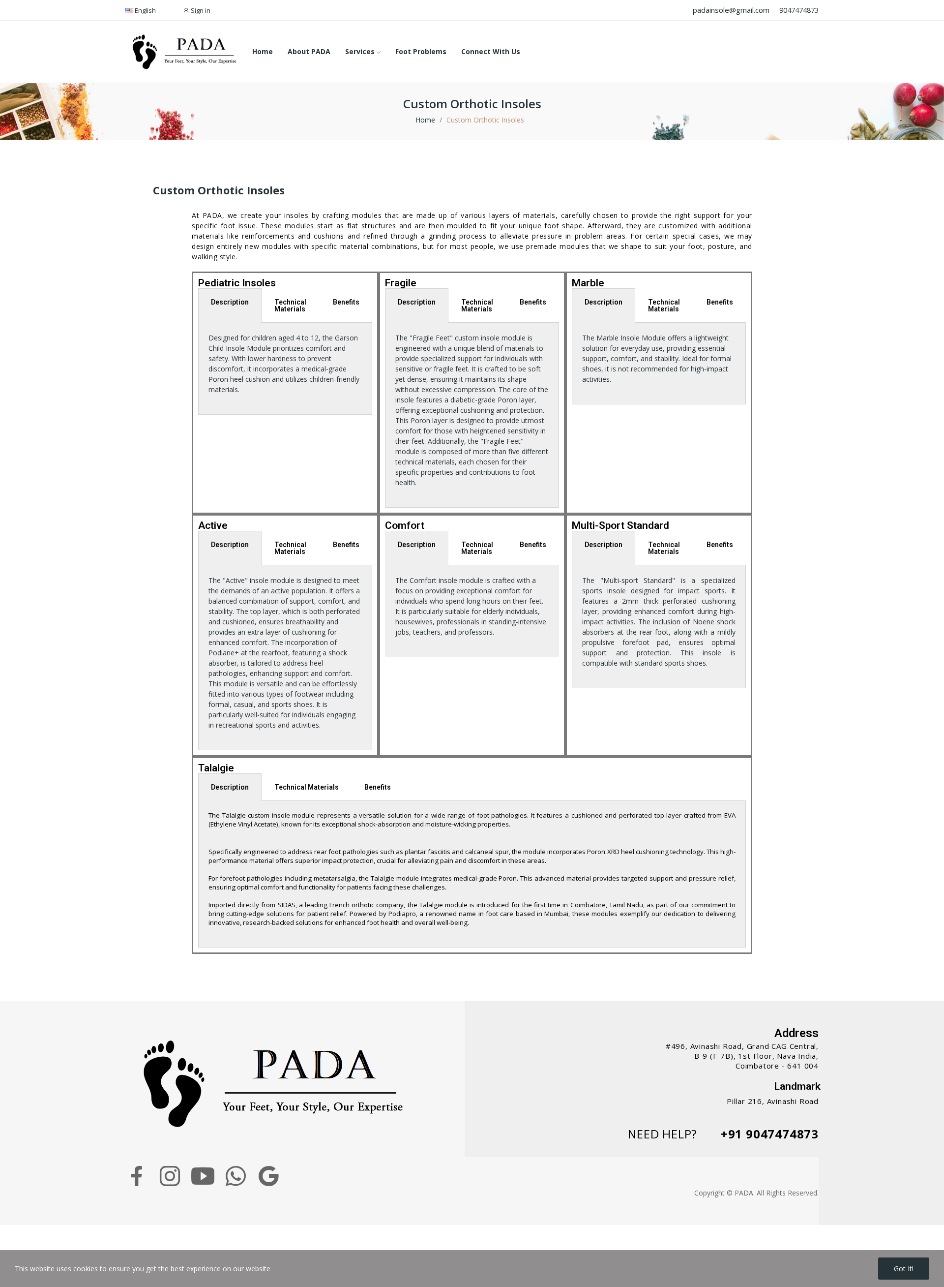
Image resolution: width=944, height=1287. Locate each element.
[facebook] (136, 1176)
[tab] (285, 305)
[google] (268, 1176)
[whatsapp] (235, 1176)
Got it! (904, 1268)
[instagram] (169, 1176)
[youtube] (202, 1176)
